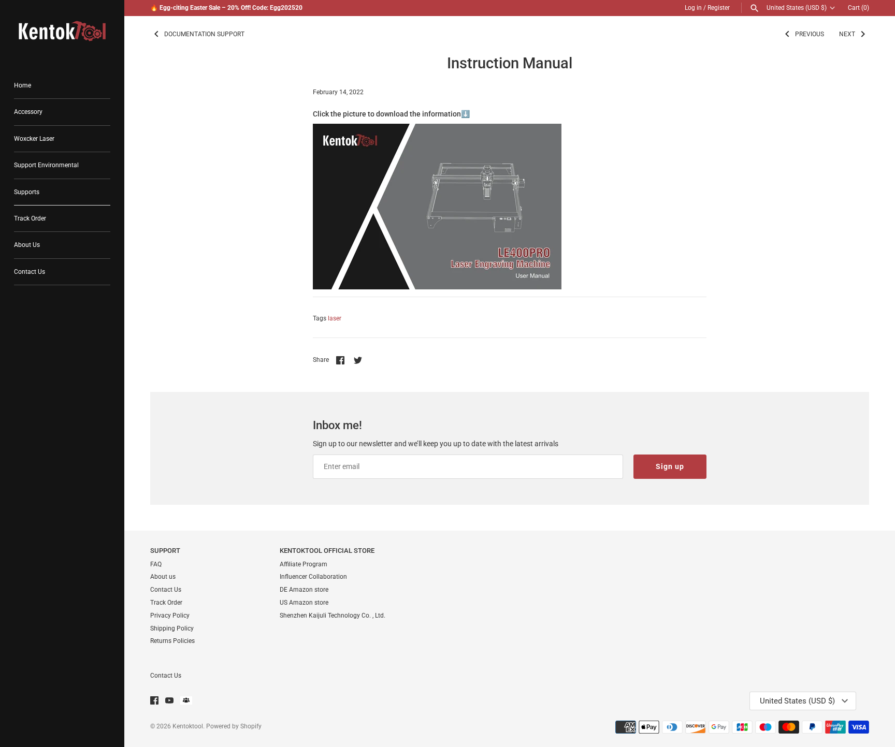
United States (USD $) (797, 7)
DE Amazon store (304, 589)
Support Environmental (46, 165)
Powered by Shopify (234, 726)
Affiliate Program (303, 564)
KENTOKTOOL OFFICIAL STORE (327, 550)
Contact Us (29, 271)
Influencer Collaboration (313, 576)
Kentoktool (187, 726)
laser (334, 318)
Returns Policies (172, 641)
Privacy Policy (170, 615)
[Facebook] (154, 701)
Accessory (28, 111)
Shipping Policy (172, 628)
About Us (27, 244)
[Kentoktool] (62, 31)
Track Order (30, 218)
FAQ (156, 564)
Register (719, 7)
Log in (693, 7)
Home (22, 85)
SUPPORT (165, 550)
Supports (26, 192)
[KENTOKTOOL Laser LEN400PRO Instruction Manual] (437, 129)
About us (163, 576)
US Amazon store (304, 602)
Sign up (670, 466)
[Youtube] (169, 701)
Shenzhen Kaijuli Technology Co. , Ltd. (332, 615)
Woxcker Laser (34, 138)
